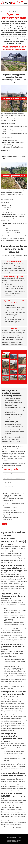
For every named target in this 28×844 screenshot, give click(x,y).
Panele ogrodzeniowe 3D (13, 175)
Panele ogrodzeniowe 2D (13, 98)
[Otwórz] (25, 3)
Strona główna (5, 12)
